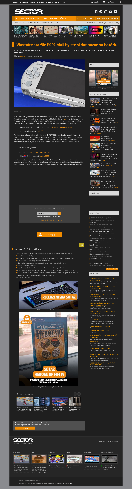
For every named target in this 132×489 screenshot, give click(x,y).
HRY (45, 18)
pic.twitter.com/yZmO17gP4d (38, 152)
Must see (93, 249)
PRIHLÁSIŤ (25, 428)
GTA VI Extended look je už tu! (29, 256)
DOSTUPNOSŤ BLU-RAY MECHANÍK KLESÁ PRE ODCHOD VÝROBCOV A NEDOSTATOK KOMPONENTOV (103, 173)
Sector (15, 2)
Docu (63, 2)
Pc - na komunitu (95, 236)
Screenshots (94, 259)
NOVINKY (20, 18)
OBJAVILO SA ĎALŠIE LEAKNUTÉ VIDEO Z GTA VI (110, 36)
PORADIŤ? (112, 23)
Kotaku (65, 119)
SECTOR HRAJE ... (96, 320)
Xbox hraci (93, 222)
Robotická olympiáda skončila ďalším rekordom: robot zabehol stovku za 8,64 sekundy (21, 468)
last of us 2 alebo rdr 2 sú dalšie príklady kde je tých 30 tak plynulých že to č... (104, 283)
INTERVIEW (37, 23)
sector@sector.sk (67, 483)
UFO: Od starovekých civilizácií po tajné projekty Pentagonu (109, 467)
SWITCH (105, 18)
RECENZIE (30, 18)
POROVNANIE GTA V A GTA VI (100, 326)
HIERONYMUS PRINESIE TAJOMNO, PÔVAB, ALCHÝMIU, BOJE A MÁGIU (103, 112)
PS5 (98, 18)
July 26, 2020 (44, 156)
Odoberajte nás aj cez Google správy (50, 220)
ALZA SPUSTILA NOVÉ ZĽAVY (94, 36)
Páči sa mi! (49, 235)
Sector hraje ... (94, 240)
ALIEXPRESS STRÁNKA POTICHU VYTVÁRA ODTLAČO (50, 36)
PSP (15, 56)
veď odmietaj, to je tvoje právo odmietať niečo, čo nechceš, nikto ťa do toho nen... (103, 291)
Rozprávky (49, 2)
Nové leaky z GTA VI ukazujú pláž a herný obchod (36, 275)
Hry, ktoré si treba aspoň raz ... (100, 231)
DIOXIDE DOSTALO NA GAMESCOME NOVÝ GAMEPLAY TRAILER (108, 120)
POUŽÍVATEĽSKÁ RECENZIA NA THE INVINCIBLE (107, 138)
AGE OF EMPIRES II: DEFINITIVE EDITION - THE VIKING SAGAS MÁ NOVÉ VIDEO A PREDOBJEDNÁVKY (103, 184)
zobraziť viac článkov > (23, 277)
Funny (57, 2)
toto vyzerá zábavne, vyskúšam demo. (101, 339)
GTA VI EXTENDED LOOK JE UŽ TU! (35, 36)
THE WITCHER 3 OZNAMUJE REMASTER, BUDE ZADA (79, 37)
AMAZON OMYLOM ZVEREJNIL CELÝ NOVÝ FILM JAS (20, 36)
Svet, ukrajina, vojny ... (97, 263)
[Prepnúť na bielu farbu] (121, 2)
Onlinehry (40, 2)
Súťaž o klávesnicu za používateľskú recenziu (48, 309)
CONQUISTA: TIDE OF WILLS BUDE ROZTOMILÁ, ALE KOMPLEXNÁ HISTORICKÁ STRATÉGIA (103, 147)
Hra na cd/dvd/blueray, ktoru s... (100, 227)
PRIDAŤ (101, 23)
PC (78, 18)
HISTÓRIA (21, 23)
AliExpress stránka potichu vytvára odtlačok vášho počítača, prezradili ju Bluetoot (45, 258)
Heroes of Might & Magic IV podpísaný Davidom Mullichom (48, 387)
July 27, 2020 (42, 131)
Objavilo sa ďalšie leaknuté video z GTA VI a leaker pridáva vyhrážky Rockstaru (45, 268)
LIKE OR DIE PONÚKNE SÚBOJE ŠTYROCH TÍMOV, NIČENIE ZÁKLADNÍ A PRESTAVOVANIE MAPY (103, 102)
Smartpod (24, 2)
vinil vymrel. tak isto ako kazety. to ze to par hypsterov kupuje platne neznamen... (103, 307)
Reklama (32, 481)
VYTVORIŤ (108, 269)
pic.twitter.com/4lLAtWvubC (61, 127)
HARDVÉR (53, 18)
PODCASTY (29, 23)
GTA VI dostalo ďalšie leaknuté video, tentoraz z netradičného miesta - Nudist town (46, 270)
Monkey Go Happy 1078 (56, 466)
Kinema (32, 2)
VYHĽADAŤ (90, 23)
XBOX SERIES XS (88, 18)
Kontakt (38, 481)
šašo (91, 328)
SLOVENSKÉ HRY (47, 23)
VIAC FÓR (115, 269)
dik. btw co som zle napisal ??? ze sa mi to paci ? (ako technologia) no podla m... (104, 359)
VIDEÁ (39, 18)
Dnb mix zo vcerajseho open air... (101, 218)
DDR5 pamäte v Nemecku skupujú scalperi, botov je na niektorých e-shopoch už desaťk (47, 273)
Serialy (92, 245)
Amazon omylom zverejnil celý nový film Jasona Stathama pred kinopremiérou (44, 253)
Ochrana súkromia (24, 481)
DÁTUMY (56, 23)
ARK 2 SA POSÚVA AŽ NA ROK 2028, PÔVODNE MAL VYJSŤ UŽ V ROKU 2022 (103, 130)
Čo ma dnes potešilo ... (97, 254)
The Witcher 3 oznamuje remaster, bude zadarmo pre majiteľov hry (41, 263)
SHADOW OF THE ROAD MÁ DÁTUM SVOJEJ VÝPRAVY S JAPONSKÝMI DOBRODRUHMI (103, 157)
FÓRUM (63, 18)
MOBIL (114, 18)
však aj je (93, 332)
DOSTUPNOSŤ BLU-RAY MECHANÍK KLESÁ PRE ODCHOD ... (102, 304)
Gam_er (22, 56)
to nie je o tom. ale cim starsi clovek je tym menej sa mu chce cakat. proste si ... (102, 367)
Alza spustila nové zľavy (26, 265)
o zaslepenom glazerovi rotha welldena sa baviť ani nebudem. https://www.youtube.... (102, 322)
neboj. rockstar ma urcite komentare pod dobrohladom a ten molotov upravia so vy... (103, 351)
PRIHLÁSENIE (110, 2)
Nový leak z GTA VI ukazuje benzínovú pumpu (34, 261)
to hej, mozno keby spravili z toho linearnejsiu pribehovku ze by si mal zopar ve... (103, 344)
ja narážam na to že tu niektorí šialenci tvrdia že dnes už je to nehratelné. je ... (104, 299)
